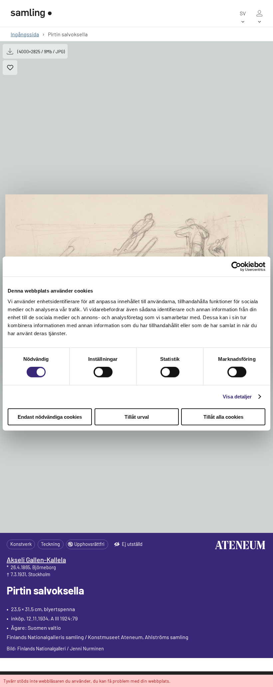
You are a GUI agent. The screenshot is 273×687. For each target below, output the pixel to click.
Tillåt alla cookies (223, 416)
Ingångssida (25, 34)
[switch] (103, 372)
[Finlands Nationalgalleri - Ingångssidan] (31, 13)
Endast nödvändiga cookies (50, 416)
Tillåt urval (137, 416)
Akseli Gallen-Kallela (36, 560)
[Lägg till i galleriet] (10, 67)
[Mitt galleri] (259, 13)
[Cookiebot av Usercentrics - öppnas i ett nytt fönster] (236, 267)
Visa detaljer (237, 396)
